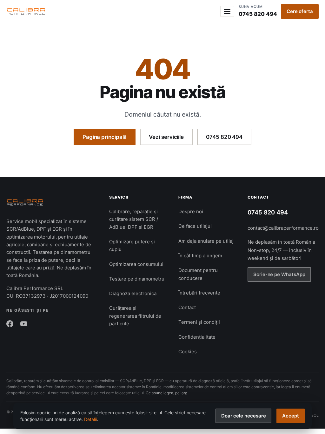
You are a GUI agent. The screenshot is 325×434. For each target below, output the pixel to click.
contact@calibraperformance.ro (283, 228)
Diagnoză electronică (132, 293)
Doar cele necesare (243, 416)
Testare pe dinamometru (136, 279)
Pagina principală (105, 137)
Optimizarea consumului (136, 264)
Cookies (187, 352)
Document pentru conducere (198, 274)
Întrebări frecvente (199, 293)
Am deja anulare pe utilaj (206, 241)
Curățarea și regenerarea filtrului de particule (135, 316)
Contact (187, 307)
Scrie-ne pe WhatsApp (279, 274)
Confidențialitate (197, 337)
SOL (315, 415)
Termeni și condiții (199, 322)
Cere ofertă (300, 11)
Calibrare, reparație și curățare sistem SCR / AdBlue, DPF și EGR (133, 219)
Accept (290, 416)
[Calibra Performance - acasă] (26, 11)
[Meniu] (227, 11)
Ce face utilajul (195, 226)
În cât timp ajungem (200, 256)
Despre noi (190, 211)
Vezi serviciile (166, 137)
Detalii (90, 419)
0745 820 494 (258, 10)
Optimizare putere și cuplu (132, 245)
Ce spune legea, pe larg (166, 392)
